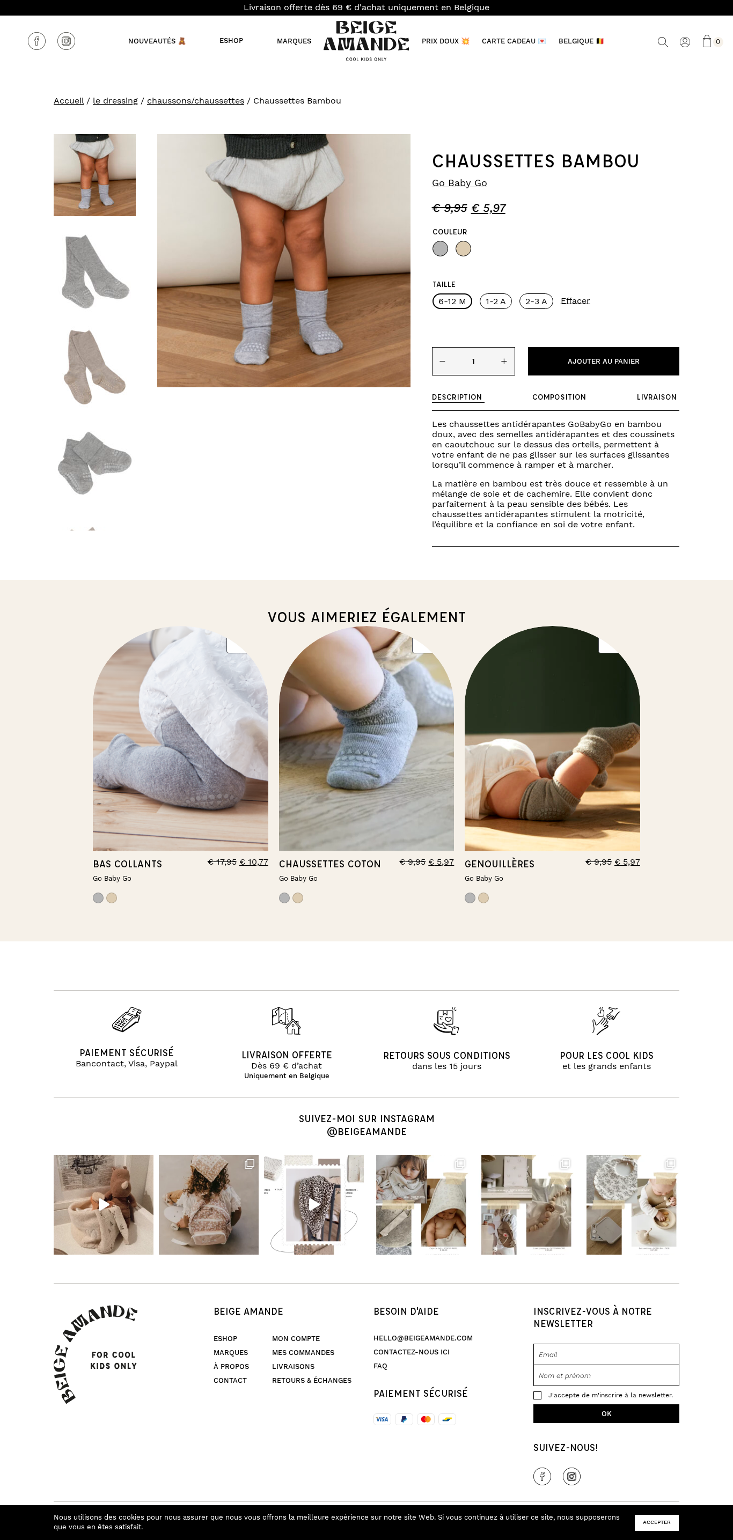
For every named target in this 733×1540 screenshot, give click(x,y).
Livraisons (293, 1366)
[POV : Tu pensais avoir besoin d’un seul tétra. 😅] (314, 1205)
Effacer (575, 300)
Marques (294, 41)
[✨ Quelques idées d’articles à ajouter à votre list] (419, 1205)
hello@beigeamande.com (423, 1338)
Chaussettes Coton (330, 863)
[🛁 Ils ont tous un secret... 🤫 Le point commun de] (103, 1205)
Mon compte (296, 1339)
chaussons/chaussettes (195, 100)
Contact (230, 1380)
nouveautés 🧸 (157, 41)
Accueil (69, 100)
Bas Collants (127, 863)
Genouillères (499, 863)
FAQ (380, 1366)
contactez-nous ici (411, 1352)
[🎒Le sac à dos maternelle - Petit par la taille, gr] (209, 1205)
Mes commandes (303, 1353)
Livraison (657, 397)
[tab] (458, 397)
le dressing (115, 100)
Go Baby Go (459, 183)
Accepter (657, 1522)
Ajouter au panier (604, 361)
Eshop (232, 41)
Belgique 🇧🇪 (581, 41)
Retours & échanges (311, 1380)
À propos (231, 1366)
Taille (444, 284)
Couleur (450, 231)
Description (457, 397)
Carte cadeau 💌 (514, 41)
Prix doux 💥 (446, 41)
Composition (559, 397)
